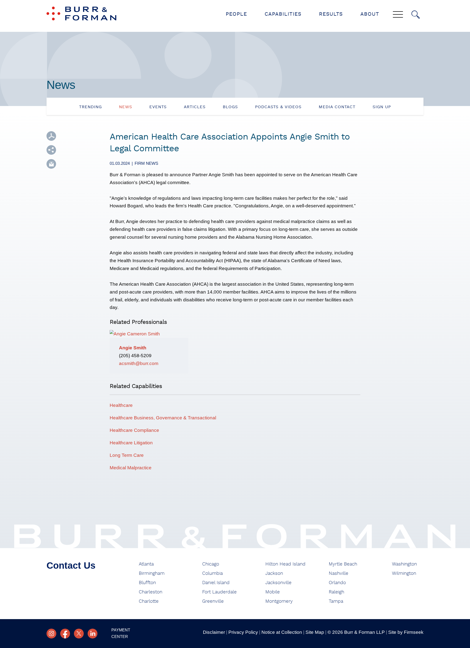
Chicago (210, 564)
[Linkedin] (92, 633)
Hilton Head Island (285, 564)
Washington (404, 564)
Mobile (272, 592)
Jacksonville (278, 582)
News (125, 107)
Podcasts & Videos (278, 107)
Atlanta (146, 564)
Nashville (338, 573)
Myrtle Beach (343, 564)
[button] (51, 150)
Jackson (274, 573)
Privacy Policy (243, 632)
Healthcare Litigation (131, 442)
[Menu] (398, 15)
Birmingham (151, 573)
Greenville (213, 601)
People (236, 14)
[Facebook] (65, 633)
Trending (90, 107)
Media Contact (337, 107)
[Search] (415, 15)
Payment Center (120, 633)
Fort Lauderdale (219, 592)
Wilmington (404, 573)
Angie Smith (132, 347)
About (369, 14)
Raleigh (336, 592)
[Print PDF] (51, 136)
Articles (195, 107)
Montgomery (279, 601)
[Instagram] (51, 633)
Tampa (336, 601)
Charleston (150, 592)
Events (158, 107)
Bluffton (147, 582)
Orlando (337, 582)
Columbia (212, 573)
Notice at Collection (281, 632)
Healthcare (121, 405)
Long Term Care (127, 455)
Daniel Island (216, 582)
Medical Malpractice (131, 467)
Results (331, 14)
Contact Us (71, 565)
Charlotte (149, 601)
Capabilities (283, 14)
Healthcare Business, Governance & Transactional (163, 417)
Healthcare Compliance (134, 430)
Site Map (315, 632)
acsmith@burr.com (138, 363)
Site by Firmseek (405, 632)
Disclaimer (214, 632)
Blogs (230, 107)
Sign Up (382, 107)
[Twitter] (79, 633)
